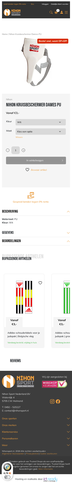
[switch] (7, 477)
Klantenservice (10, 431)
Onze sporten (9, 418)
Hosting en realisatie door (29, 478)
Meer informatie (45, 469)
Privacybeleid (32, 453)
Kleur (9, 121)
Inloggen (45, 4)
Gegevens (8, 233)
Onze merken (9, 425)
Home (5, 34)
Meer (5, 445)
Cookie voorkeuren (48, 453)
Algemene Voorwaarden (13, 453)
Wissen (19, 137)
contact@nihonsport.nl (17, 410)
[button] (51, 12)
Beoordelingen (11, 241)
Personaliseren (10, 438)
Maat (9, 130)
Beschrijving (10, 212)
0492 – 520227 (12, 407)
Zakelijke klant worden (59, 4)
